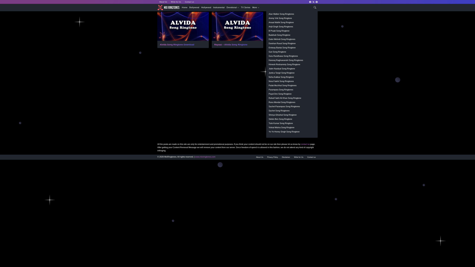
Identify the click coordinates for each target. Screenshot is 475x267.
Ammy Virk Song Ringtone (280, 18)
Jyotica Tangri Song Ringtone (282, 73)
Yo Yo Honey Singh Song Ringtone (284, 132)
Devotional (232, 7)
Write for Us (176, 2)
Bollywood (194, 7)
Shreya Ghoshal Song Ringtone (283, 115)
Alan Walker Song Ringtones (281, 14)
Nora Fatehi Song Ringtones (281, 81)
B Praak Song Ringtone (279, 31)
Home (184, 7)
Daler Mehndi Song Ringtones (282, 39)
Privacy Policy (272, 157)
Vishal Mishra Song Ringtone (281, 127)
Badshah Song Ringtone (279, 35)
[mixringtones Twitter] (313, 2)
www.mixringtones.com (205, 157)
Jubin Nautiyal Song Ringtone (282, 69)
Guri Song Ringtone (277, 52)
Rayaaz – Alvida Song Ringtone (230, 44)
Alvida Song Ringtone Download (177, 44)
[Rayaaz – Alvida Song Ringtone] (237, 26)
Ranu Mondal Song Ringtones (282, 102)
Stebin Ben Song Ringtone (280, 119)
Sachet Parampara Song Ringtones (284, 106)
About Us (163, 2)
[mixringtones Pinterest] (317, 2)
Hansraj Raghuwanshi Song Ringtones (286, 60)
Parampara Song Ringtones (281, 90)
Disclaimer (286, 157)
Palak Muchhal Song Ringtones (283, 85)
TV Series (245, 7)
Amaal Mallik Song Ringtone (281, 22)
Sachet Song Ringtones (279, 111)
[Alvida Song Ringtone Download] (183, 26)
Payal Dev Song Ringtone (280, 94)
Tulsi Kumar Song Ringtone (281, 123)
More (254, 7)
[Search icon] (315, 7)
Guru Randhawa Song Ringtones (283, 56)
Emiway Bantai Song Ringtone (282, 48)
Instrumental (219, 7)
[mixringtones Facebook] (310, 2)
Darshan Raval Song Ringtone (282, 43)
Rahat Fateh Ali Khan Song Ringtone (285, 98)
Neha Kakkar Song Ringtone (281, 77)
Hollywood (206, 7)
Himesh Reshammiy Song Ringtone (284, 64)
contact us (305, 144)
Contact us (189, 2)
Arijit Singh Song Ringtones (281, 27)
